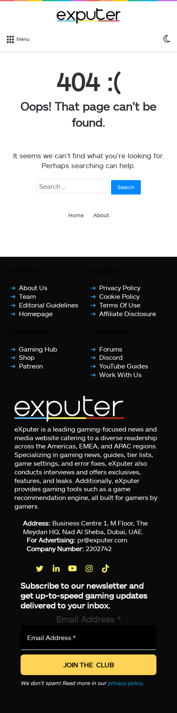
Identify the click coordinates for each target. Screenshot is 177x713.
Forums (110, 348)
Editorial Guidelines (48, 305)
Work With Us (120, 374)
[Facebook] (24, 568)
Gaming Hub (38, 348)
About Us (33, 287)
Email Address (88, 619)
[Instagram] (90, 568)
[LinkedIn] (57, 568)
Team (27, 296)
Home (76, 215)
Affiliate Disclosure (127, 313)
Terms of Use (119, 305)
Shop (27, 357)
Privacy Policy (119, 287)
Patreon (31, 366)
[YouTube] (73, 568)
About (101, 215)
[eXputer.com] (88, 15)
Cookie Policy (119, 296)
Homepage (36, 313)
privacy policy (125, 683)
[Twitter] (40, 568)
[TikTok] (106, 568)
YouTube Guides (123, 366)
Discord (111, 357)
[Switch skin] (167, 38)
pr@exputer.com (102, 540)
